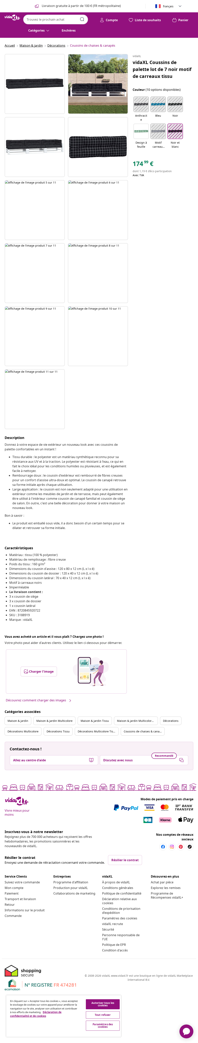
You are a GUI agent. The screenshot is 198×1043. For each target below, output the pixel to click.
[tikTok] (190, 847)
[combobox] (55, 19)
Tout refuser (103, 1015)
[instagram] (172, 847)
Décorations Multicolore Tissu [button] (97, 731)
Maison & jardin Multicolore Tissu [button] (137, 721)
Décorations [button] (170, 721)
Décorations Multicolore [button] (23, 731)
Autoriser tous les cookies (102, 1004)
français (168, 6)
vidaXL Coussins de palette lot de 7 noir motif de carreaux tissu (162, 69)
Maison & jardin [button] (18, 721)
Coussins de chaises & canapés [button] (144, 731)
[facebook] (163, 847)
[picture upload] (90, 671)
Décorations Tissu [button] (58, 731)
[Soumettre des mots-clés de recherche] (82, 19)
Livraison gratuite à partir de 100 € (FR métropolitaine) (81, 6)
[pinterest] (181, 847)
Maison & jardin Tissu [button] (95, 721)
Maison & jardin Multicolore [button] (54, 721)
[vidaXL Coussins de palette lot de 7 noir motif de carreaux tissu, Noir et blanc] (34, 84)
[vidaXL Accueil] (12, 17)
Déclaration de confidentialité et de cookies (35, 1014)
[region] (63, 1016)
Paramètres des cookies (119, 918)
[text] (143, 164)
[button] (141, 109)
